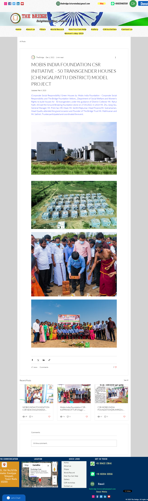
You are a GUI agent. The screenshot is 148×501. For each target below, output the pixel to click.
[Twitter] (13, 3)
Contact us (68, 486)
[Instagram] (5, 3)
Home (66, 463)
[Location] (4, 464)
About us (67, 466)
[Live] (133, 3)
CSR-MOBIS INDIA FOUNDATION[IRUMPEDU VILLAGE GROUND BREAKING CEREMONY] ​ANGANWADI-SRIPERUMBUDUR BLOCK (110, 408)
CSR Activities (69, 483)
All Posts (23, 41)
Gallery (66, 479)
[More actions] (115, 57)
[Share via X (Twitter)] (38, 360)
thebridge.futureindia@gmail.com (75, 3)
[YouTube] (22, 3)
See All (126, 380)
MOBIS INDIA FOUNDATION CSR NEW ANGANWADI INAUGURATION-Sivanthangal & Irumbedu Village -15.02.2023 (36, 408)
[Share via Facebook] (32, 360)
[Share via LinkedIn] (44, 360)
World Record (69, 473)
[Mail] (58, 4)
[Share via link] (49, 360)
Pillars (66, 469)
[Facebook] (9, 3)
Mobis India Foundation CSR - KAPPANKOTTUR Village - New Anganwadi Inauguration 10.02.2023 (73, 408)
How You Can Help (71, 476)
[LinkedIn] (18, 3)
